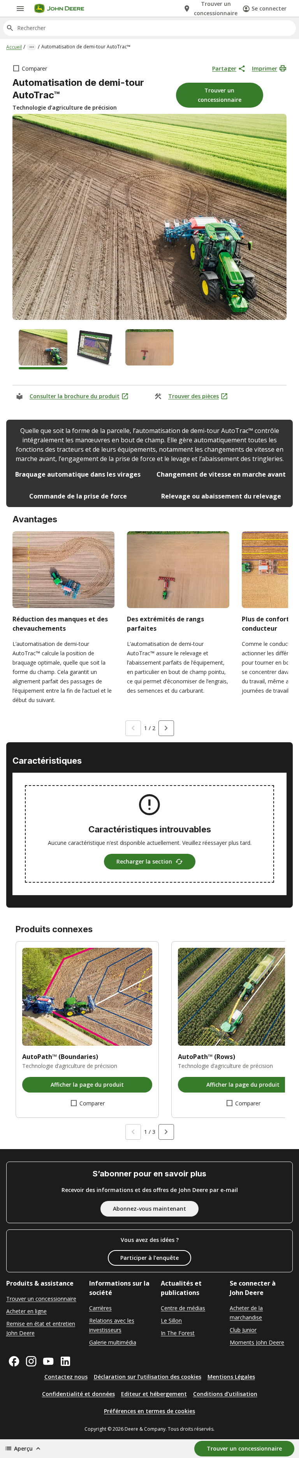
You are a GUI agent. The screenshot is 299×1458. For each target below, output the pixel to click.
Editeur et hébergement (154, 1394)
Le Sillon (171, 1320)
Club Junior (243, 1330)
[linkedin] (65, 1361)
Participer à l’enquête (149, 1257)
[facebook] (14, 1361)
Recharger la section (144, 861)
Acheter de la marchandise (246, 1312)
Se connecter (269, 8)
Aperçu (23, 1448)
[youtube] (48, 1361)
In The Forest (178, 1333)
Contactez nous (66, 1376)
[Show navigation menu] (20, 8)
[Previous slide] (133, 728)
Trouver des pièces (193, 396)
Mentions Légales (231, 1376)
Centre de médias (183, 1308)
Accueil (14, 47)
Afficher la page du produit (87, 1084)
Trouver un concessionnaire (41, 1298)
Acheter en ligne (26, 1311)
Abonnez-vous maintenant (149, 1208)
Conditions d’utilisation (225, 1394)
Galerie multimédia (112, 1342)
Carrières (100, 1308)
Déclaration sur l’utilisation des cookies (147, 1376)
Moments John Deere (257, 1342)
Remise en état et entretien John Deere (40, 1328)
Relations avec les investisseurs (111, 1325)
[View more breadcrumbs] (31, 47)
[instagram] (31, 1361)
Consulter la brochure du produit (75, 396)
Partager (224, 68)
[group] (43, 349)
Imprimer (264, 68)
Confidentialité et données (78, 1394)
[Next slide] (166, 728)
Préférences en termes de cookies (149, 1411)
